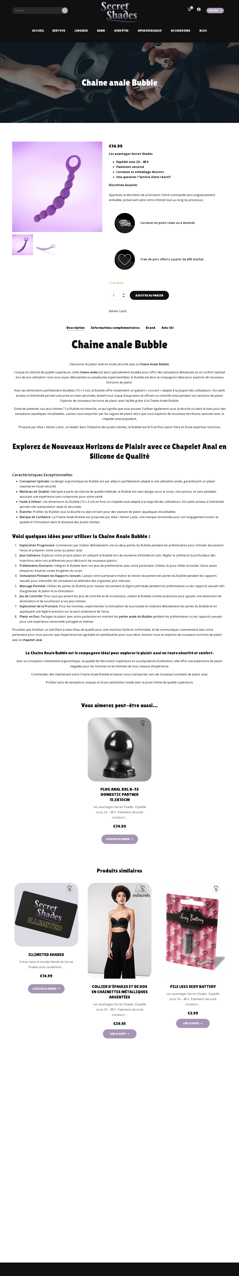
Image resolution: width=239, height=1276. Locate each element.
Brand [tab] (150, 328)
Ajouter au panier (149, 295)
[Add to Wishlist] (143, 725)
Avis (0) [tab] (168, 328)
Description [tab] (75, 328)
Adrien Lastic (118, 311)
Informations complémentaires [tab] (115, 328)
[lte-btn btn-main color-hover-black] (119, 839)
